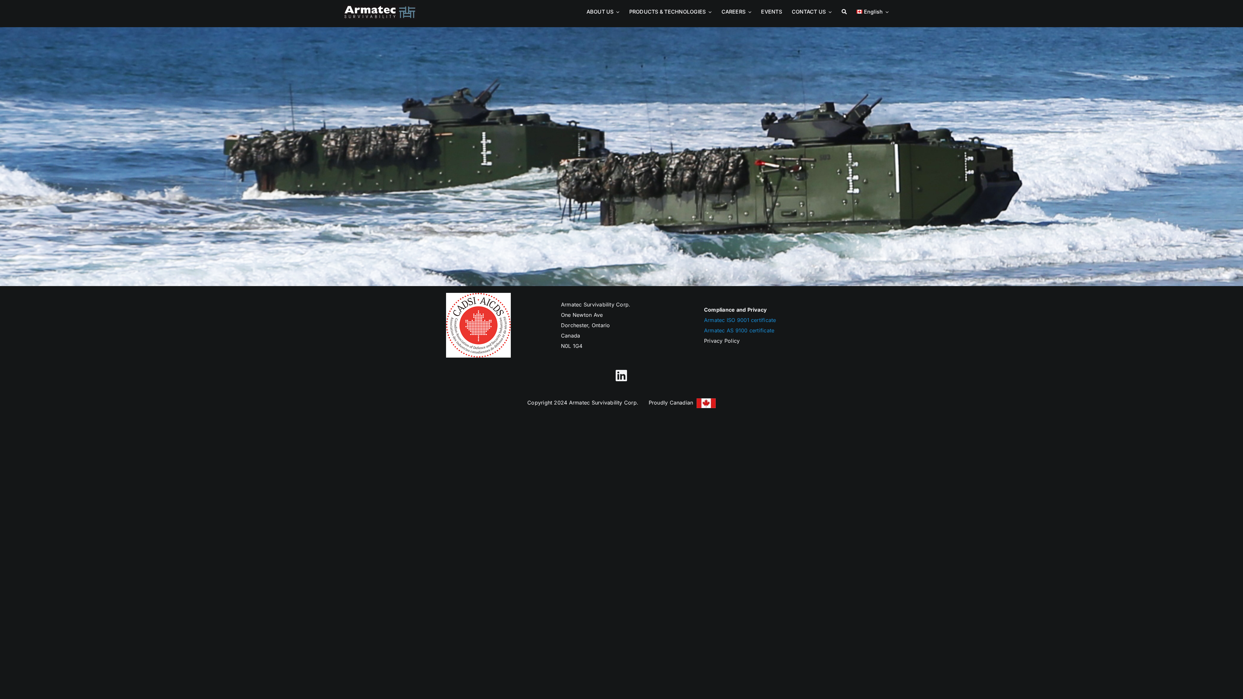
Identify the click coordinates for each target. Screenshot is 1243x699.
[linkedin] (621, 375)
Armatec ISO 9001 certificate (740, 320)
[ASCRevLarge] (380, 7)
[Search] (844, 10)
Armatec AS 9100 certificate (739, 330)
